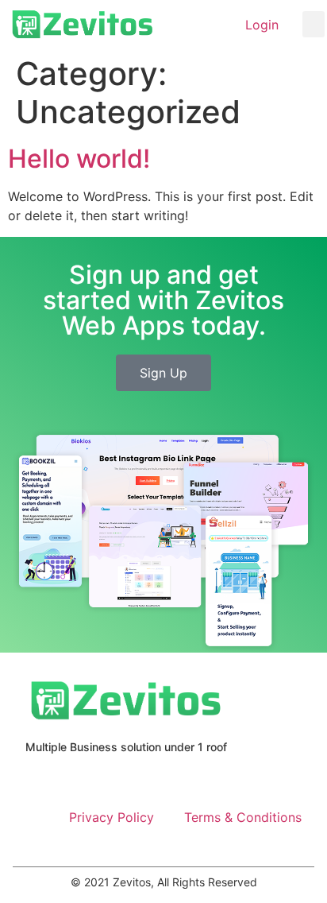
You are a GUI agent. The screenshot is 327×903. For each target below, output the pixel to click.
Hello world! (79, 158)
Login (262, 25)
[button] (313, 24)
